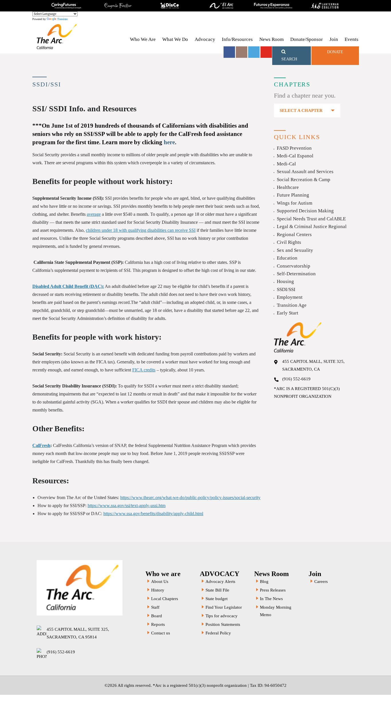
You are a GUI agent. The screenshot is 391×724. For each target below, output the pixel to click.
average (94, 214)
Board (156, 616)
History (157, 590)
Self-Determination (296, 273)
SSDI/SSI (286, 289)
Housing (285, 281)
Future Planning (293, 195)
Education (287, 258)
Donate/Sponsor (306, 39)
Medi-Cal (286, 164)
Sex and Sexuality (295, 250)
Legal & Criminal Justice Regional (312, 226)
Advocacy (205, 39)
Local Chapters (164, 598)
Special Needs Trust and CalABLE (311, 218)
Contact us (160, 633)
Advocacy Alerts (220, 581)
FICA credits (143, 369)
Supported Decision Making (305, 210)
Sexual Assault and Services (305, 171)
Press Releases (273, 590)
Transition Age (292, 305)
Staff (155, 607)
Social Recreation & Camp (303, 179)
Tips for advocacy (222, 616)
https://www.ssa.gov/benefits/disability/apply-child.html (153, 513)
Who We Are (143, 39)
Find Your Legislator (224, 607)
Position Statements (223, 624)
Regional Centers (294, 234)
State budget (217, 598)
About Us (159, 581)
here (169, 142)
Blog (264, 581)
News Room (271, 39)
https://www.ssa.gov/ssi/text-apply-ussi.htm (126, 505)
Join (333, 39)
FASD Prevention (294, 148)
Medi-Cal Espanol (295, 156)
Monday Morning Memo (275, 611)
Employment (290, 297)
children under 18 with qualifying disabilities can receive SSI (141, 230)
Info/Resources (237, 39)
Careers (321, 581)
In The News (271, 598)
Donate (335, 52)
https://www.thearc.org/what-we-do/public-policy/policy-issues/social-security (190, 497)
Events (351, 39)
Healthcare (288, 187)
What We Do (175, 39)
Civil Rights (289, 242)
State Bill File (217, 590)
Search (289, 59)
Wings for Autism (294, 203)
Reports (158, 624)
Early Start (287, 313)
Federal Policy (218, 633)
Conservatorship (293, 266)
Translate (62, 19)
